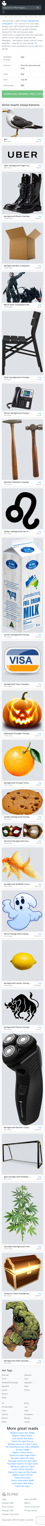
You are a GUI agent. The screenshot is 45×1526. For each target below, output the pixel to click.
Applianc (28, 1382)
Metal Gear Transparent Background (17, 305)
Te (3, 1403)
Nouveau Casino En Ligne (22, 1458)
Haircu (5, 1418)
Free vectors (8, 1507)
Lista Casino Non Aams (22, 1438)
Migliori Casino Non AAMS (22, 1433)
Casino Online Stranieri (22, 1469)
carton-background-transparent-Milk (17, 635)
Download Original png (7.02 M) (23, 94)
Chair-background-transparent (17, 377)
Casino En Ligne (22, 1486)
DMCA (27, 1503)
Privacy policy (30, 1510)
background (33, 21)
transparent (7, 23)
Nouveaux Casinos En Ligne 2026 (22, 1463)
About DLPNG (30, 1499)
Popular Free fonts (10, 1514)
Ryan (4, 1397)
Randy (27, 1418)
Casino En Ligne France (22, 1441)
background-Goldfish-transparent (17, 884)
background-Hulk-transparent (17, 1361)
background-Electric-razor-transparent (17, 1127)
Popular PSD (7, 1510)
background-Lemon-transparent (17, 983)
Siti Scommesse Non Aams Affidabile (22, 1447)
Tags (4, 1499)
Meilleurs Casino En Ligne (22, 1466)
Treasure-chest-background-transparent (17, 1293)
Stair (26, 1410)
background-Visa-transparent (17, 684)
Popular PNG (8, 1503)
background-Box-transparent (17, 266)
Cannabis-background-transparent (17, 1246)
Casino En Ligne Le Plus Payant (22, 1472)
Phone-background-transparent (17, 413)
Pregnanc (28, 1414)
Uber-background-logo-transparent (17, 165)
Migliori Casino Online (22, 1435)
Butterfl (5, 1386)
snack (27, 1422)
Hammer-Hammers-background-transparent (17, 482)
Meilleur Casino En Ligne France (22, 1444)
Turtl (4, 1379)
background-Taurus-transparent (17, 1027)
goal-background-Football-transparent (17, 1177)
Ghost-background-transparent (17, 934)
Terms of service (32, 1507)
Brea (26, 1403)
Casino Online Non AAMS (22, 1480)
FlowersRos (7, 1407)
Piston (5, 1394)
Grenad (5, 1375)
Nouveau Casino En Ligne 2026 (22, 1461)
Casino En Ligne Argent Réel (23, 1455)
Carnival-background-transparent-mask (17, 841)
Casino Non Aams (22, 1478)
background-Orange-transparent (17, 783)
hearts (5, 1414)
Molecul (28, 1375)
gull (5, 139)
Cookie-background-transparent (17, 817)
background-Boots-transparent (17, 216)
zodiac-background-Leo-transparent (17, 531)
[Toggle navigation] (3, 12)
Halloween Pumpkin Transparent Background (17, 733)
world (4, 1390)
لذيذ (26, 1407)
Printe (27, 1390)
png (39, 139)
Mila (26, 1386)
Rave (4, 1422)
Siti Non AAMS (22, 1450)
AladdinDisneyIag (10, 1382)
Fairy (4, 1410)
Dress (24, 21)
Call (26, 1379)
